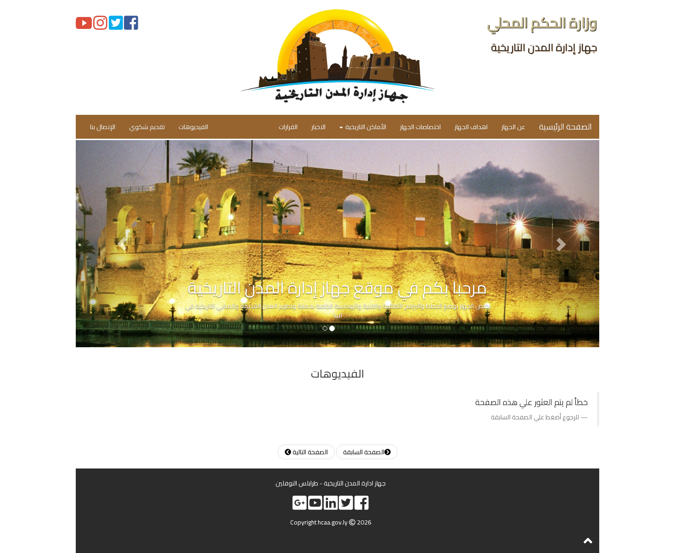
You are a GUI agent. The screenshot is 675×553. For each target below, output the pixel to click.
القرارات (288, 127)
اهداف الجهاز (471, 127)
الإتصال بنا (102, 127)
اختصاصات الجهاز (420, 127)
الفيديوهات (193, 127)
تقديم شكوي (147, 127)
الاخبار (318, 127)
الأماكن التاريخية (365, 127)
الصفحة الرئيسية (565, 126)
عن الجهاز (513, 127)
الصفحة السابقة (363, 452)
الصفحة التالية (309, 452)
